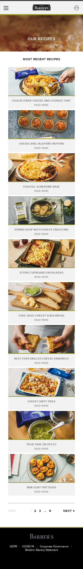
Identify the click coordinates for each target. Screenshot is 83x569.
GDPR (13, 546)
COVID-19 (28, 546)
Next (67, 511)
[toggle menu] (6, 8)
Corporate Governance (54, 546)
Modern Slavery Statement (41, 550)
